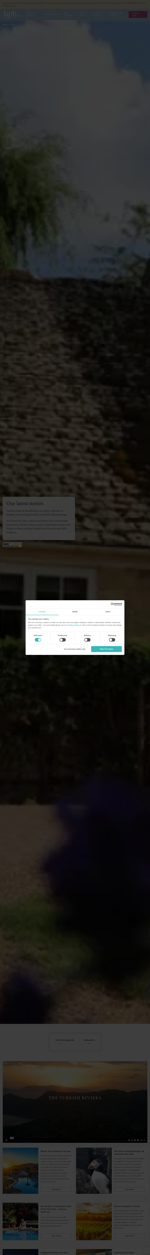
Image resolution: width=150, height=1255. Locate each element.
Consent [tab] (42, 612)
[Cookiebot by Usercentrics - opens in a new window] (112, 604)
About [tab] (108, 612)
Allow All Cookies (106, 649)
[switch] (63, 640)
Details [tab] (75, 612)
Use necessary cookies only (74, 649)
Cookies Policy (73, 625)
